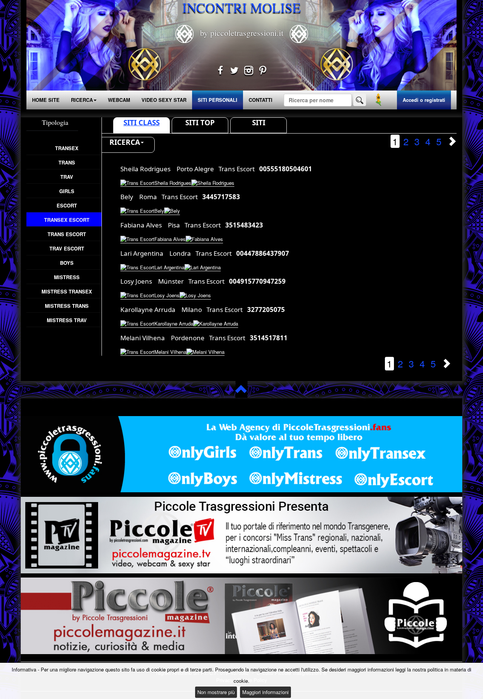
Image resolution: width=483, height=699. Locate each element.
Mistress (67, 277)
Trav (66, 176)
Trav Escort (66, 248)
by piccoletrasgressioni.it (242, 32)
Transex (66, 148)
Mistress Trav (67, 320)
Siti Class (141, 123)
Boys (67, 262)
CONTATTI (260, 99)
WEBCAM (119, 99)
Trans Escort (67, 234)
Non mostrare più (216, 692)
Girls (66, 191)
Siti (258, 123)
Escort (67, 205)
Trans (66, 162)
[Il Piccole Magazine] (241, 616)
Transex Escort (66, 219)
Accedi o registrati (424, 99)
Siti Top (200, 123)
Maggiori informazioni (265, 692)
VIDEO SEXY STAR (164, 99)
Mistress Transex (67, 291)
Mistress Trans (67, 305)
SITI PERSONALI (217, 99)
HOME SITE (46, 99)
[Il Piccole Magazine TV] (241, 535)
